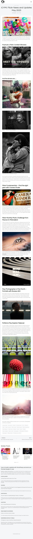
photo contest (11, 431)
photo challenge (5, 431)
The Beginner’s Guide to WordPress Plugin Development (11, 520)
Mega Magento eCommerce (7, 511)
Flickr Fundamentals (26, 427)
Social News (16, 5)
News (24, 429)
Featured (26, 425)
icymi (18, 429)
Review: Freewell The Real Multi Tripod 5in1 (16, 457)
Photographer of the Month (24, 431)
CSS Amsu (3, 485)
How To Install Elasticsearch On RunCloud (8, 504)
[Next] (30, 455)
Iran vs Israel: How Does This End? (7, 439)
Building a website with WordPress (7, 471)
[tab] (15, 462)
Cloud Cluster (4, 476)
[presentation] (5, 451)
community (10, 425)
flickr (3, 427)
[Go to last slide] (2, 455)
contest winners (19, 425)
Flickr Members (5, 429)
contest (14, 425)
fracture (15, 429)
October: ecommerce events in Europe (7, 513)
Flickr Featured (19, 427)
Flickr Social (10, 429)
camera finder (5, 425)
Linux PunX (3, 502)
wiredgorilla (14, 12)
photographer (16, 431)
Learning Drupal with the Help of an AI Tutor (8, 478)
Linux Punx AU (4, 493)
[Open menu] (31, 2)
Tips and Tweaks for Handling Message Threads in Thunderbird (12, 495)
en (23, 425)
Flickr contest (14, 427)
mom (21, 429)
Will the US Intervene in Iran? (27, 439)
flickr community (8, 427)
